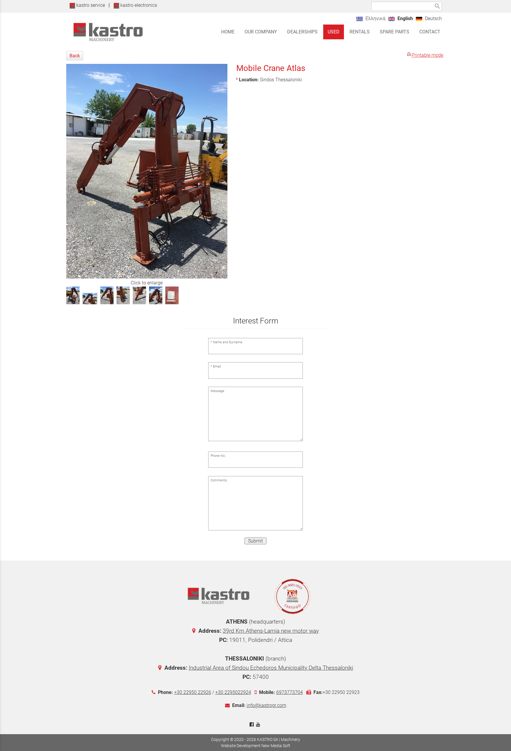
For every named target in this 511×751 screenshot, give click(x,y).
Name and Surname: (228, 342)
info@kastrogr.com (266, 705)
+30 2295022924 (233, 692)
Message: (218, 391)
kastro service (90, 5)
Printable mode (427, 55)
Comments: (219, 480)
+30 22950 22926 (192, 692)
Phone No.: (218, 456)
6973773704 (289, 692)
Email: (217, 366)
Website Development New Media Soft (255, 745)
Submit (255, 541)
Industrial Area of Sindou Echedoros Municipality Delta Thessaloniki (271, 667)
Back (74, 56)
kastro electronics (138, 5)
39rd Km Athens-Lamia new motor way (271, 630)
